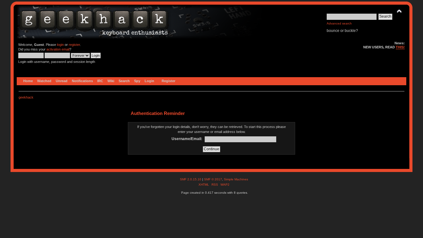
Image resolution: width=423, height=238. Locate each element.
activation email (57, 49)
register (74, 44)
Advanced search (339, 23)
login (60, 44)
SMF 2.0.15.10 (191, 179)
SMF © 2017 (213, 179)
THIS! (400, 47)
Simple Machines (236, 179)
